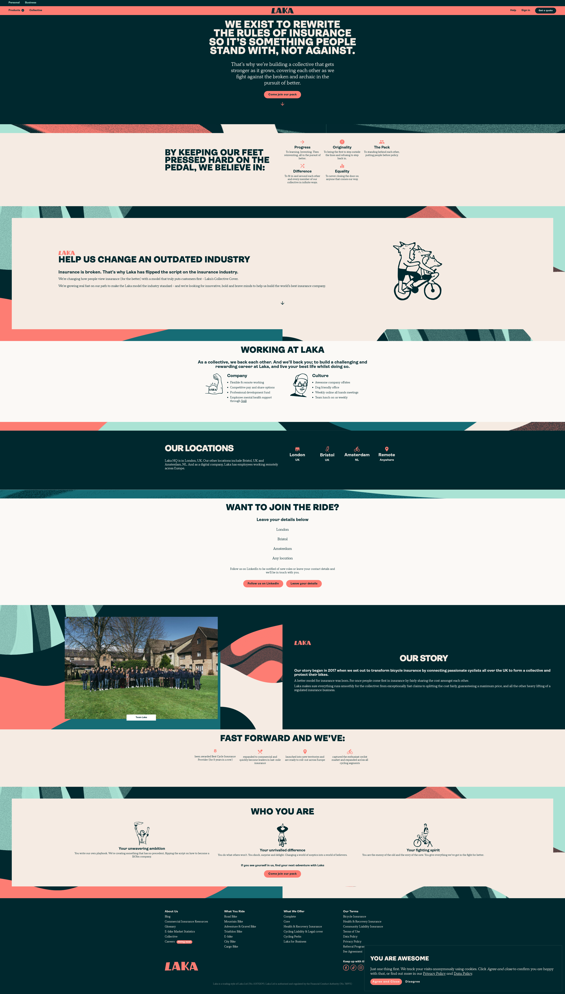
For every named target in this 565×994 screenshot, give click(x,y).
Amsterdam (282, 549)
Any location (282, 558)
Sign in (525, 10)
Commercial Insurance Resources (186, 921)
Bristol (282, 539)
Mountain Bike (233, 921)
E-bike (228, 936)
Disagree (412, 981)
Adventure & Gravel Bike (240, 926)
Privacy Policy (352, 941)
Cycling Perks (292, 936)
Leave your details (304, 583)
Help (513, 10)
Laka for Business (295, 941)
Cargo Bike (231, 946)
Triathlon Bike (233, 931)
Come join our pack (282, 94)
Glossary (170, 926)
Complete (290, 916)
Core (287, 921)
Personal (14, 2)
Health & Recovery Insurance (303, 926)
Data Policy (350, 936)
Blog (167, 916)
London (282, 529)
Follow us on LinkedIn (263, 583)
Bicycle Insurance (354, 916)
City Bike (230, 941)
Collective (35, 10)
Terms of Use (351, 931)
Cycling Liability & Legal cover (303, 931)
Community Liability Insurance (363, 926)
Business (30, 2)
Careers (178, 941)
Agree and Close (386, 981)
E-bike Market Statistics (180, 931)
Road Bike (230, 916)
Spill (244, 401)
